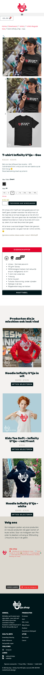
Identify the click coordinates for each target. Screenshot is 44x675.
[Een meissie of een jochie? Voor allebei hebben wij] (27, 581)
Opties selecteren (22, 384)
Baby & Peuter (26, 625)
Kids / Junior (25, 622)
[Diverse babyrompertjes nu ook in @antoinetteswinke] (6, 574)
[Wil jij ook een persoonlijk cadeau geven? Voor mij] (6, 568)
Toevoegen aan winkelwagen (22, 203)
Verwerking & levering (8, 637)
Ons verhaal (25, 637)
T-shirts (21, 26)
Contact (24, 640)
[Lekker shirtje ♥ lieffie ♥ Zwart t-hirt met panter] (37, 581)
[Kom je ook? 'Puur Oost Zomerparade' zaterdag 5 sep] (27, 562)
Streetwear (12, 26)
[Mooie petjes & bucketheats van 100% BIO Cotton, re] (37, 562)
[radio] (4, 184)
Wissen (4, 196)
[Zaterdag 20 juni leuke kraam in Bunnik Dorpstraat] (16, 568)
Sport (23, 619)
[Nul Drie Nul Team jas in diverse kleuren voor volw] (6, 581)
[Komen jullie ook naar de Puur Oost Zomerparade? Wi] (16, 562)
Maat (3, 188)
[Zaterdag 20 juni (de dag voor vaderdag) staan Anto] (37, 568)
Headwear (24, 628)
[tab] (22, 249)
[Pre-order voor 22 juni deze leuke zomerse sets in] (27, 568)
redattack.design (9, 670)
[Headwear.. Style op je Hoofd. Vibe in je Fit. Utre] (16, 581)
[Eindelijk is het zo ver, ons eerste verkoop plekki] (16, 574)
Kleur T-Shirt (5, 179)
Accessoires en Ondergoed (29, 631)
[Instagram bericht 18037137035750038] (27, 574)
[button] (22, 14)
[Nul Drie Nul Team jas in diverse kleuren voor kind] (37, 574)
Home (4, 26)
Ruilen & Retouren (7, 640)
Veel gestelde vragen (8, 643)
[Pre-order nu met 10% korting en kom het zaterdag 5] (6, 562)
